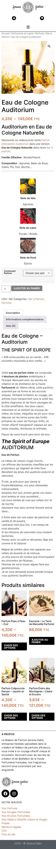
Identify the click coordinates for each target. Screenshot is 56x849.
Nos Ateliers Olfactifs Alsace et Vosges (24, 819)
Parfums (39, 33)
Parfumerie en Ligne (22, 33)
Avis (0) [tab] (11, 325)
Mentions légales (11, 827)
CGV (4, 830)
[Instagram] (14, 793)
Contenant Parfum (10, 272)
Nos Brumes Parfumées (16, 815)
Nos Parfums (9, 808)
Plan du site (8, 834)
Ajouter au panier (27, 288)
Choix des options (11, 646)
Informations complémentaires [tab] (25, 319)
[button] (28, 27)
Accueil (5, 33)
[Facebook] (5, 793)
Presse (6, 823)
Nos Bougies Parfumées (16, 812)
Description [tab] (13, 312)
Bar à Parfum (36, 299)
